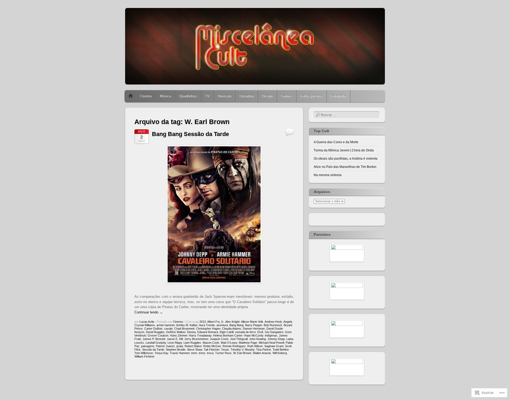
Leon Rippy (175, 342)
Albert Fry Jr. (215, 321)
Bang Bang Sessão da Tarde (190, 134)
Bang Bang (237, 325)
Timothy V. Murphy (242, 349)
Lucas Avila (146, 321)
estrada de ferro (245, 332)
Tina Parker (263, 349)
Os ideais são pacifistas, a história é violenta (345, 158)
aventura (222, 325)
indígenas (271, 335)
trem (194, 353)
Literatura (247, 96)
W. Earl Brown (242, 353)
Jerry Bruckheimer (196, 339)
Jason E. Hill (175, 339)
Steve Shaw (194, 349)
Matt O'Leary (229, 342)
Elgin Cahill (226, 332)
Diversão (224, 96)
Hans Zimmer (178, 335)
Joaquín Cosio (219, 339)
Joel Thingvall (239, 339)
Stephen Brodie (175, 349)
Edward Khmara (207, 332)
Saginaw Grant (273, 346)
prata (179, 346)
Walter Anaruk (262, 353)
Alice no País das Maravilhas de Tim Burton (345, 167)
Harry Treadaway (200, 335)
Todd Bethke (281, 349)
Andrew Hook (273, 321)
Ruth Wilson (255, 346)
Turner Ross (223, 353)
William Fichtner (144, 356)
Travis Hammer (180, 353)
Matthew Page (248, 342)
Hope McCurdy (253, 335)
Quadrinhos (188, 96)
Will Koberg (280, 353)
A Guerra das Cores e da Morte (336, 142)
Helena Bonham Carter (227, 335)
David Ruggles (155, 332)
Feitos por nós (311, 96)
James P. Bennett (154, 339)
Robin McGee (212, 346)
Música (165, 96)
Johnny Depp (276, 339)
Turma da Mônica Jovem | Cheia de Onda (344, 150)
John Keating (257, 339)
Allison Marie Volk (252, 321)
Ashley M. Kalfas (187, 325)
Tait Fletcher (211, 349)
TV (207, 96)
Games (286, 96)
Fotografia (338, 96)
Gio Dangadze (274, 332)
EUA (260, 332)
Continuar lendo (148, 312)
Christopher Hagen (208, 328)
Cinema (146, 96)
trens (202, 353)
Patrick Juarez (165, 346)
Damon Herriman (254, 328)
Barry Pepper (253, 325)
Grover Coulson (158, 335)
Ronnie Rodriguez (234, 346)
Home (131, 96)
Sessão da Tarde (153, 349)
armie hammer (165, 325)
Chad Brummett (184, 328)
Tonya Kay (161, 353)
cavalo (168, 328)
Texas (225, 349)
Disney (191, 332)
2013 (202, 321)
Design (267, 96)
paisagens (147, 346)
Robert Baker (193, 346)
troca (210, 353)
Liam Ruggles (192, 342)
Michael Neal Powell (271, 342)
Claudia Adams (231, 328)
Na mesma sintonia (328, 175)
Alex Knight (232, 321)
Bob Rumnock (273, 325)
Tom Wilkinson (143, 353)
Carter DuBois (153, 328)
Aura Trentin (207, 325)
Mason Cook (211, 342)
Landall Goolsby (156, 342)
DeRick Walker (175, 332)
